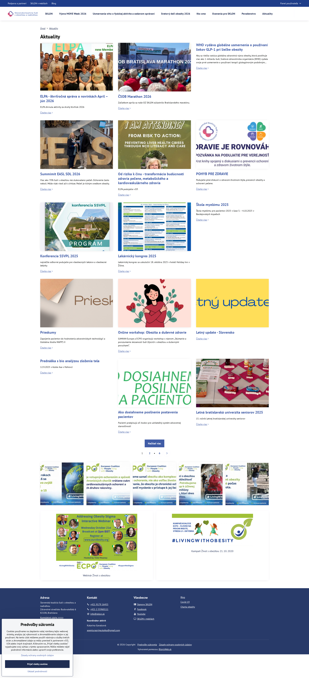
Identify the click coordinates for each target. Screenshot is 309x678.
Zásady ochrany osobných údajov (175, 644)
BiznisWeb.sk (165, 649)
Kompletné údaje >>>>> (51, 617)
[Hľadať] (298, 14)
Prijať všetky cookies (37, 664)
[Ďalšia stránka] (167, 453)
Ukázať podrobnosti (37, 671)
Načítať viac (154, 443)
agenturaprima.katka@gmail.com (103, 630)
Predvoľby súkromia (147, 644)
